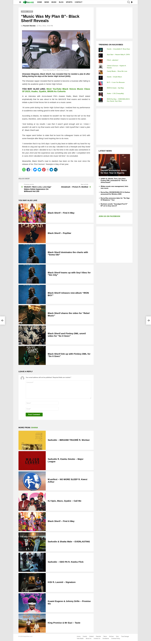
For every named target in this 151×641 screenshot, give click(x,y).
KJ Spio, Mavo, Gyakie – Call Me (64, 501)
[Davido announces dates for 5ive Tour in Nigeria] (114, 165)
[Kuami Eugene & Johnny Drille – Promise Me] (32, 602)
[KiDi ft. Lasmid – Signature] (32, 582)
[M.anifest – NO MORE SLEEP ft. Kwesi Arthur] (32, 480)
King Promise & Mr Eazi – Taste (64, 623)
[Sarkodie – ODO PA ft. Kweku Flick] (32, 562)
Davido (85, 636)
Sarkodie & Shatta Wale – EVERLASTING (69, 541)
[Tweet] (39, 169)
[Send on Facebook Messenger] (35, 169)
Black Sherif (25, 178)
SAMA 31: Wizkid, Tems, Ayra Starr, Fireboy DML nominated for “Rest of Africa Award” (114, 180)
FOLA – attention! (112, 60)
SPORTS (69, 2)
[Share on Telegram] (51, 169)
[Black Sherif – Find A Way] (32, 213)
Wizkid (91, 636)
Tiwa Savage (125, 636)
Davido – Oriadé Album (114, 77)
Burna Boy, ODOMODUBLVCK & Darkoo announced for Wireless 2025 (115, 193)
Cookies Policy (115, 638)
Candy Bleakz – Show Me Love (117, 71)
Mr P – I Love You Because (116, 82)
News (103, 167)
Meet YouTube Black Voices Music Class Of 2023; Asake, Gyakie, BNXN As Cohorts (56, 90)
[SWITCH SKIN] (132, 2)
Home (78, 636)
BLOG (61, 2)
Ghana (34, 428)
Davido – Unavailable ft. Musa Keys (118, 49)
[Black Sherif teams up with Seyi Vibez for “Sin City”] (32, 274)
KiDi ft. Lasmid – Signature (62, 582)
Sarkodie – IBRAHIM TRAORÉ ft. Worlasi (69, 440)
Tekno (105, 636)
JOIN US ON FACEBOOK (109, 216)
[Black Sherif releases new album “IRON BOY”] (32, 294)
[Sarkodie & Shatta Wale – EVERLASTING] (32, 541)
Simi (117, 636)
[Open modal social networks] (56, 169)
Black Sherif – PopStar (59, 233)
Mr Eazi (111, 636)
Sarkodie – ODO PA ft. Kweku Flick (66, 562)
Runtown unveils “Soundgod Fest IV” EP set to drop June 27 (114, 205)
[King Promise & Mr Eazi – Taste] (32, 623)
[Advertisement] (114, 23)
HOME (39, 2)
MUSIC (53, 2)
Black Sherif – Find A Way (61, 213)
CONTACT (78, 2)
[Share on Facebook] (28, 169)
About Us (88, 638)
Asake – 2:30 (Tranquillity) (115, 93)
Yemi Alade (80, 638)
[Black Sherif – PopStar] (32, 233)
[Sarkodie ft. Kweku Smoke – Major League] (32, 460)
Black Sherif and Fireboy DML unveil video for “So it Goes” (67, 334)
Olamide (98, 636)
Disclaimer (106, 638)
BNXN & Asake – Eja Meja (115, 88)
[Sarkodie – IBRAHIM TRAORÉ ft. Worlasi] (32, 440)
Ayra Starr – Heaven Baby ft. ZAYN (118, 54)
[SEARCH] (128, 2)
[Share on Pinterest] (44, 169)
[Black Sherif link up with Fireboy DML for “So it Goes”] (32, 355)
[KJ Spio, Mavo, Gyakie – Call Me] (32, 501)
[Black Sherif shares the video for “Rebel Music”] (32, 314)
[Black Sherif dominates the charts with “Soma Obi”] (32, 253)
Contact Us (97, 638)
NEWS (46, 2)
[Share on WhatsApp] (24, 169)
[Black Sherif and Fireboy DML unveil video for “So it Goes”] (32, 335)
